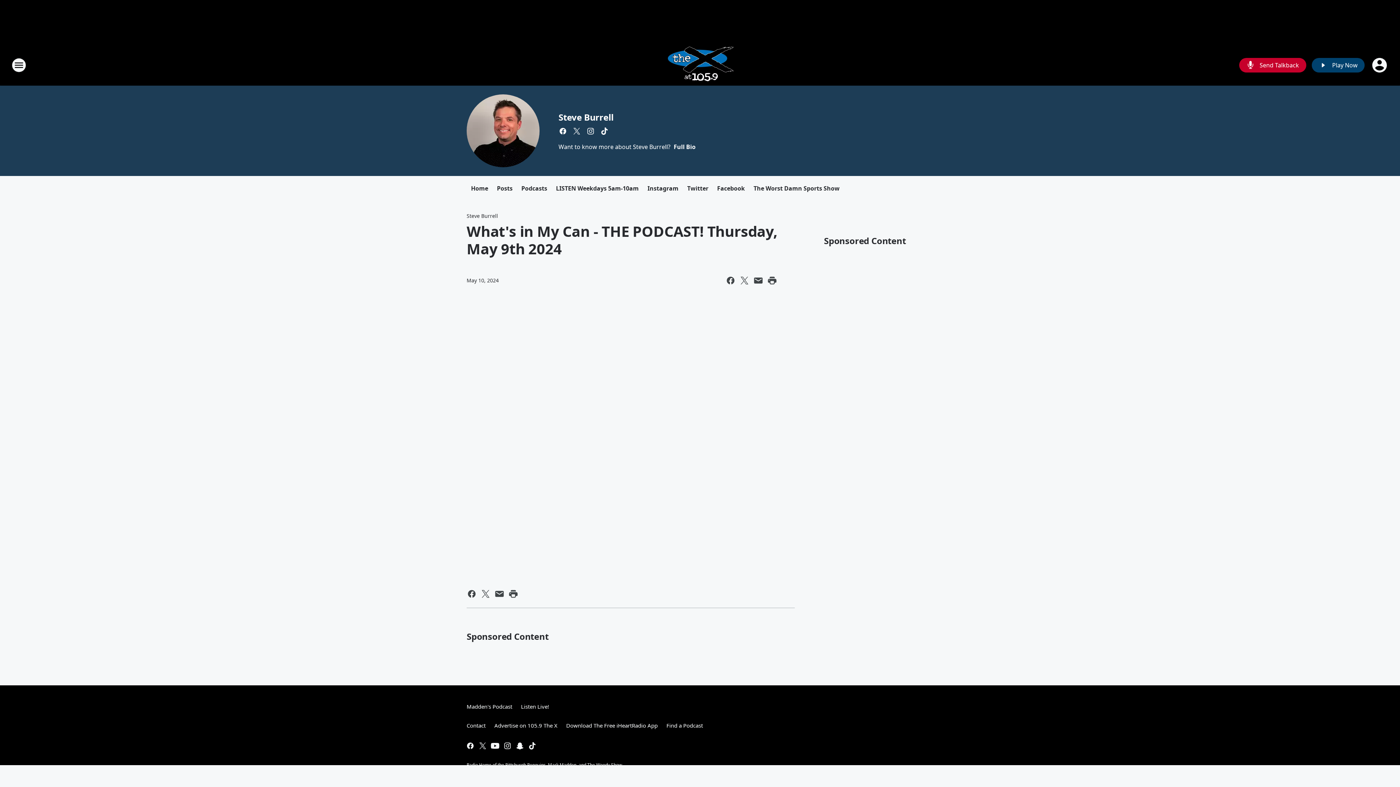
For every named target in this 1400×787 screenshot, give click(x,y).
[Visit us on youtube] (495, 745)
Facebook (731, 188)
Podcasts (534, 188)
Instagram (663, 188)
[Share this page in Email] (758, 280)
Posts (505, 188)
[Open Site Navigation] (19, 65)
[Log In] (1380, 65)
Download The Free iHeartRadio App (612, 725)
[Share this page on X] (744, 280)
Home (479, 188)
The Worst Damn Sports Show (797, 188)
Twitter (697, 188)
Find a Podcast (684, 725)
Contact (476, 725)
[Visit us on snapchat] (520, 745)
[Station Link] (700, 65)
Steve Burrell (586, 117)
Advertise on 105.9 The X (525, 725)
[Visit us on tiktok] (604, 131)
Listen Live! (535, 706)
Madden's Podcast (489, 706)
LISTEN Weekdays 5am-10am (597, 188)
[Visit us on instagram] (590, 131)
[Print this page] (772, 280)
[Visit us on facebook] (563, 131)
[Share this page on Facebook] (731, 280)
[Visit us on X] (576, 131)
